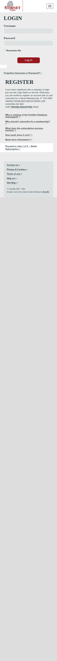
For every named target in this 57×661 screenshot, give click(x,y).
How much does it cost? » (18, 135)
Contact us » (13, 165)
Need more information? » (18, 139)
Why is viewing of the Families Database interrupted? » (26, 116)
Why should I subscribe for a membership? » (27, 122)
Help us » (12, 178)
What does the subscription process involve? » (24, 129)
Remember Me (13, 50)
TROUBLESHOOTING (21, 107)
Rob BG (46, 192)
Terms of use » (14, 174)
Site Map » (12, 183)
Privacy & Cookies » (17, 169)
